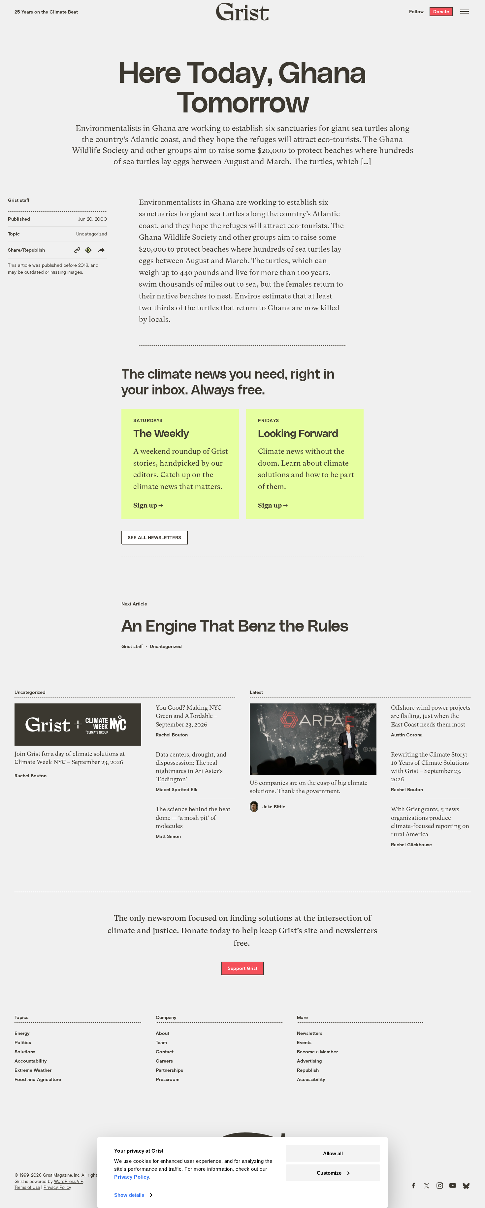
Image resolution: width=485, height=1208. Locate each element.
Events (304, 1042)
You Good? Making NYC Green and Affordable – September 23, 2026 (188, 716)
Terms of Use (27, 1187)
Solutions (25, 1051)
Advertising (309, 1061)
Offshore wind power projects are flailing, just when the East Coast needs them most (430, 716)
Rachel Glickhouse (411, 844)
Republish (308, 1070)
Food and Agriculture (38, 1079)
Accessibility (311, 1079)
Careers (164, 1061)
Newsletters (309, 1033)
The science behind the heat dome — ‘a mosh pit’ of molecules (193, 817)
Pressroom (167, 1079)
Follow (416, 11)
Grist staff (18, 200)
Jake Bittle (273, 806)
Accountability (31, 1061)
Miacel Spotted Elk (177, 789)
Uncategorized (91, 233)
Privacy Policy (57, 1187)
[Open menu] (464, 11)
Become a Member (317, 1051)
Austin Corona (407, 734)
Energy (22, 1033)
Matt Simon (168, 836)
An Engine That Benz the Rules (234, 625)
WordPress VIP (68, 1181)
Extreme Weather (33, 1070)
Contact (165, 1051)
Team (161, 1042)
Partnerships (169, 1070)
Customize (329, 1172)
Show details (129, 1195)
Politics (23, 1042)
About (162, 1033)
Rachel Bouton (31, 775)
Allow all (333, 1153)
